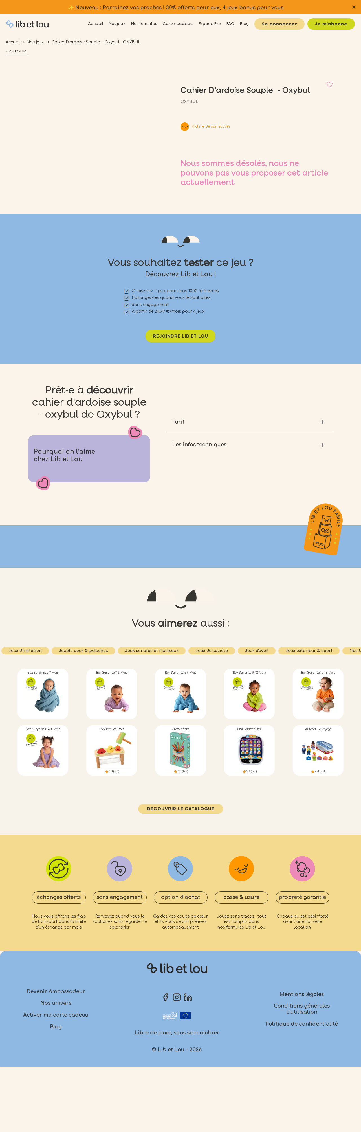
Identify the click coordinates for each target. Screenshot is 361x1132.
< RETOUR (16, 51)
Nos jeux (36, 42)
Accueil (13, 42)
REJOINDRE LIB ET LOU (180, 336)
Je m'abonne (331, 24)
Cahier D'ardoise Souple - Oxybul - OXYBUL (96, 42)
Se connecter (279, 24)
